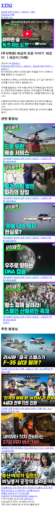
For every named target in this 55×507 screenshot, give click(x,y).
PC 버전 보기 (27, 499)
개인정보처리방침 (18, 496)
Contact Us (32, 496)
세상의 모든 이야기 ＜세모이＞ (15, 12)
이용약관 (5, 496)
